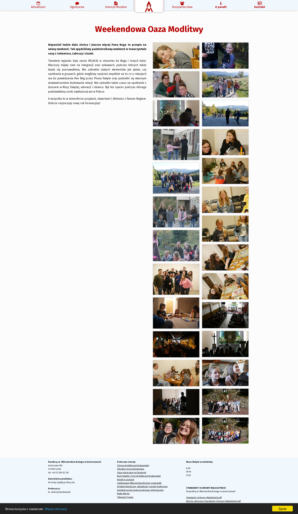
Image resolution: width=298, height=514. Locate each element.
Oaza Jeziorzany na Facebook (131, 472)
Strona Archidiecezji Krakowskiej (133, 465)
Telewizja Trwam (125, 497)
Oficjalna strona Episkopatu (130, 469)
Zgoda (282, 508)
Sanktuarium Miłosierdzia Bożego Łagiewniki (139, 483)
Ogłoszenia (77, 7)
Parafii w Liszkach (125, 479)
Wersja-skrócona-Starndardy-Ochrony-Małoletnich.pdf (213, 501)
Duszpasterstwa (182, 7)
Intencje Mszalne (116, 7)
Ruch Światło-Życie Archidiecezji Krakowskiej (139, 476)
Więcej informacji (56, 509)
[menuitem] (38, 5)
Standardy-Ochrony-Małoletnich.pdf (204, 497)
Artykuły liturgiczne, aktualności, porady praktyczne (142, 486)
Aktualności (38, 7)
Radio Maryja (123, 493)
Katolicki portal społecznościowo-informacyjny (140, 490)
